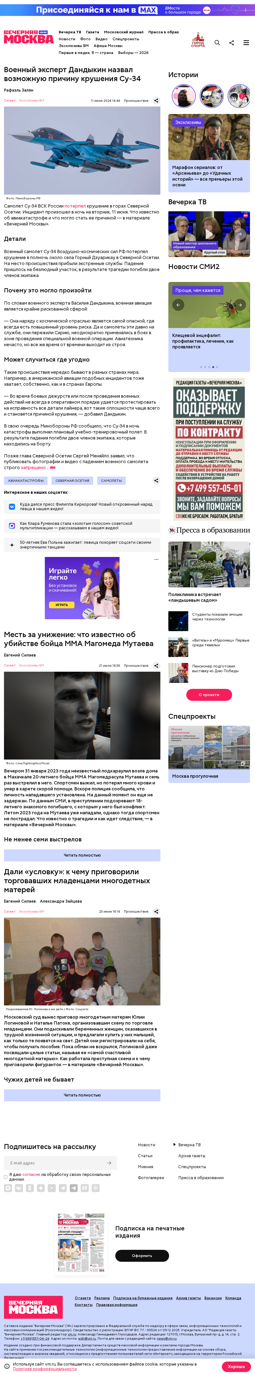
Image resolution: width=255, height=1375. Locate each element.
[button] (242, 96)
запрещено (33, 467)
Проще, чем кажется (197, 290)
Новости (67, 39)
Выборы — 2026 (133, 52)
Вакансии (213, 1298)
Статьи (145, 1156)
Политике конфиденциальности (45, 1369)
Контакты (84, 1305)
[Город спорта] (198, 42)
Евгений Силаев (20, 655)
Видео (102, 39)
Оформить (142, 1255)
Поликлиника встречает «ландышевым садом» (194, 597)
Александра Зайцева (61, 901)
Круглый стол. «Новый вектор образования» (209, 234)
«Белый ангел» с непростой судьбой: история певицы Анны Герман (184, 96)
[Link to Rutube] (85, 1188)
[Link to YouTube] (52, 1188)
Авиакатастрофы (26, 480)
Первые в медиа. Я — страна (86, 52)
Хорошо (236, 1366)
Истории (183, 74)
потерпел (75, 206)
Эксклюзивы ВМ (74, 45)
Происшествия (136, 101)
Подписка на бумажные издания (143, 1298)
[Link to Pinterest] (96, 1188)
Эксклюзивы (188, 122)
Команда (233, 1298)
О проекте (209, 694)
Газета (92, 32)
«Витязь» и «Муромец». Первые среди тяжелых (221, 643)
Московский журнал (123, 32)
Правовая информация (116, 1305)
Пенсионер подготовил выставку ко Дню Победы (215, 669)
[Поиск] (217, 42)
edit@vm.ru (87, 1338)
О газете (83, 1298)
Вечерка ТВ (70, 32)
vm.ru (72, 1334)
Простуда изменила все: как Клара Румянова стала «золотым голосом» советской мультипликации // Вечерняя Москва (212, 96)
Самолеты (111, 480)
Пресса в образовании (170, 32)
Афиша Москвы (108, 45)
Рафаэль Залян (18, 90)
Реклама (102, 1298)
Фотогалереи (151, 1178)
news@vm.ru (167, 1338)
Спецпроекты (126, 39)
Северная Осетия (72, 480)
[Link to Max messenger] (8, 1188)
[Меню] (246, 42)
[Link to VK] (19, 1188)
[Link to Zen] (41, 1188)
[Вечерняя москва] (33, 1307)
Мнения (145, 1167)
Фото (85, 39)
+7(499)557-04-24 (35, 1338)
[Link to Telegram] (63, 1188)
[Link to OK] (30, 1188)
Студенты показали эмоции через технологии (217, 617)
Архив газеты (191, 1156)
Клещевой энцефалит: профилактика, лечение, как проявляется (209, 305)
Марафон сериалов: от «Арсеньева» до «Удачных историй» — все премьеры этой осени (209, 137)
